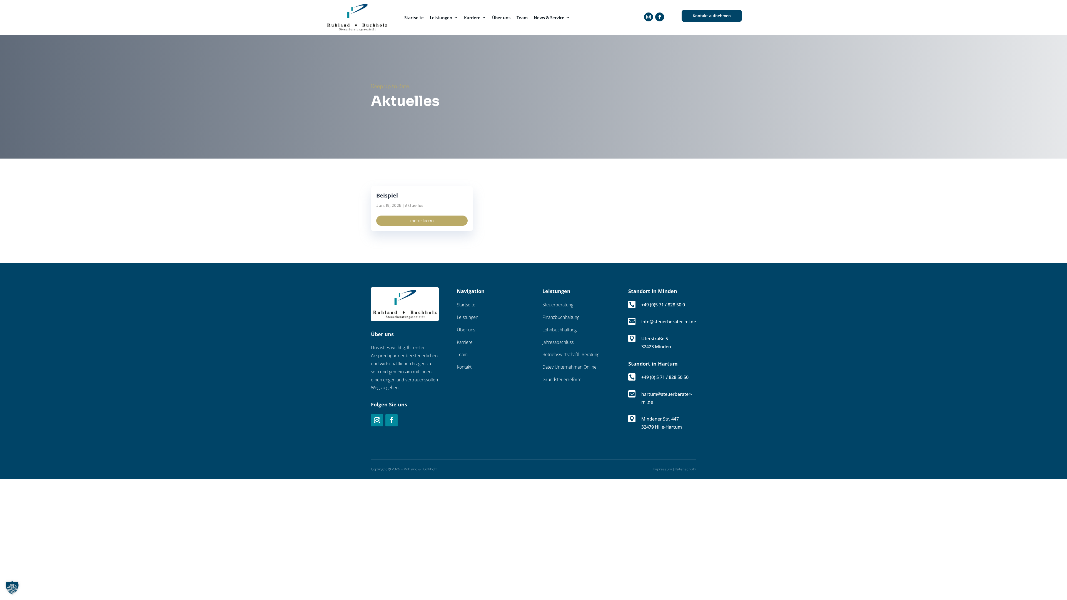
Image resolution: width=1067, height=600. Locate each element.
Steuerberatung (557, 305)
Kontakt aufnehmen (712, 15)
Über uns (501, 17)
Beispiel (387, 195)
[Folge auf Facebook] (391, 420)
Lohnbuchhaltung (559, 330)
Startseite (414, 17)
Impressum (662, 469)
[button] (12, 588)
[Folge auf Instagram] (648, 16)
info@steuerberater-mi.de (668, 322)
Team (522, 17)
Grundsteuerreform (561, 379)
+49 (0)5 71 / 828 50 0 (663, 305)
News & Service (549, 17)
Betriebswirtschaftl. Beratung (570, 354)
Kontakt (464, 367)
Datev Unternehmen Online (569, 367)
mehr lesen (422, 220)
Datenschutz (685, 469)
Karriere (472, 17)
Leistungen (441, 17)
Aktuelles (414, 205)
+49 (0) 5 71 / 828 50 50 (665, 377)
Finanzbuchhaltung (560, 317)
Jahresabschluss (558, 342)
